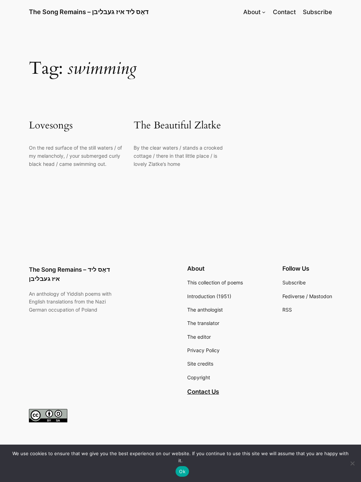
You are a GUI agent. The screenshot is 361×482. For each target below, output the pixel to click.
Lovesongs (51, 125)
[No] (352, 463)
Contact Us (203, 391)
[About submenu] (263, 12)
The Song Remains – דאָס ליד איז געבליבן (88, 12)
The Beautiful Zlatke (177, 125)
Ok (182, 471)
